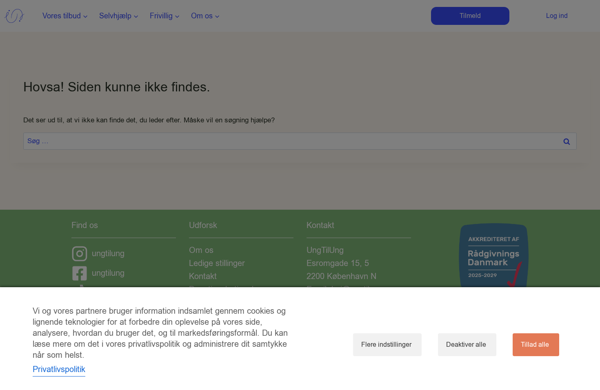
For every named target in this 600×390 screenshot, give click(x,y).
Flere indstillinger (386, 344)
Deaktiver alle (466, 344)
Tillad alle (535, 344)
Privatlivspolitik (59, 369)
